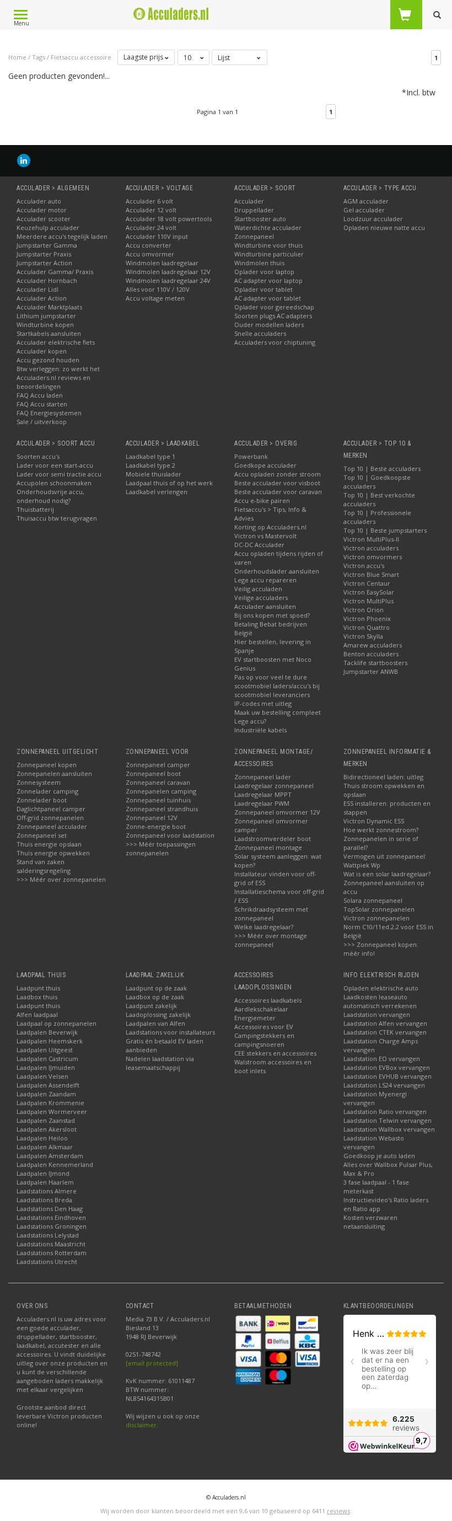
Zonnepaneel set (42, 835)
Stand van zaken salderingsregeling (44, 866)
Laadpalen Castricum (47, 1058)
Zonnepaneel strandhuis (162, 809)
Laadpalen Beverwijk (47, 1032)
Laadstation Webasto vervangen (373, 1142)
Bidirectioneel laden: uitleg (383, 777)
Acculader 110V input (157, 236)
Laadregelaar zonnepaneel (274, 785)
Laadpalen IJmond (43, 1173)
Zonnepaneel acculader (52, 826)
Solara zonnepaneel (372, 900)
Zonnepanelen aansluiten (54, 773)
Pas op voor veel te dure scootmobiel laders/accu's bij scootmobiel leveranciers (277, 686)
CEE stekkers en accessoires (275, 1053)
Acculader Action (42, 298)
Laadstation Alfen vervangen (385, 1023)
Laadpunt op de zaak (156, 988)
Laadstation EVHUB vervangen (387, 1076)
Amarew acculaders (372, 645)
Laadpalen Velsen (42, 1076)
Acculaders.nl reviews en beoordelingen (53, 381)
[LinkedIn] (24, 160)
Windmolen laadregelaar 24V (168, 280)
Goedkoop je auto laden (379, 1156)
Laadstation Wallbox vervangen (389, 1129)
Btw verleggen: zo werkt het (58, 369)
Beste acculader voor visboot (277, 483)
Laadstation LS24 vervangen (384, 1085)
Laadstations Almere (47, 1191)
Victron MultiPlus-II (371, 539)
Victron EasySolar (368, 592)
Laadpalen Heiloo (42, 1138)
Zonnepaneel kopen (47, 764)
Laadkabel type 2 (150, 465)
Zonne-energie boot (156, 826)
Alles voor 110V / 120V (158, 289)
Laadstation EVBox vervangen (386, 1067)
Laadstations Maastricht (51, 1244)
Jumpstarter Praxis (44, 254)
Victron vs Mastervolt (265, 536)
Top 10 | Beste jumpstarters (385, 530)
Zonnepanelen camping (161, 791)
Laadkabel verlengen (156, 492)
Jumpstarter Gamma (47, 245)
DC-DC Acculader (259, 544)
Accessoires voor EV (263, 1026)
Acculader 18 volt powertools (169, 219)
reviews (338, 1511)
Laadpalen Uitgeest (45, 1050)
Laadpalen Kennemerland (55, 1164)
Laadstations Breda (44, 1200)
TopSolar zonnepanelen (379, 909)
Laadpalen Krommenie (50, 1103)
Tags (38, 57)
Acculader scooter (44, 219)
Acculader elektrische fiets (56, 342)
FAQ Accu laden (40, 395)
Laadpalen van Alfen (155, 1023)
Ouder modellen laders (269, 324)
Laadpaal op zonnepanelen (56, 1023)
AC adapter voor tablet (267, 298)
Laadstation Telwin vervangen (387, 1120)
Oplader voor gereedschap (274, 307)
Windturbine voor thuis (268, 245)
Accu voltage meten (155, 298)
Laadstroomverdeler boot (272, 838)
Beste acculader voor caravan (278, 492)
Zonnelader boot (42, 800)
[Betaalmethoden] (249, 1322)
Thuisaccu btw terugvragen (57, 518)
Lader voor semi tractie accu (59, 474)
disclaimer (141, 1425)
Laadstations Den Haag (50, 1208)
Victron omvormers (372, 557)
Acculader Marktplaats (49, 307)
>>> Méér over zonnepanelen (61, 879)
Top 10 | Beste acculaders (382, 468)
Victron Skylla (363, 636)
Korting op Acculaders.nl (270, 527)
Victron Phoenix (367, 618)
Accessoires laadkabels (268, 1000)
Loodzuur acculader (373, 219)
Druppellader (254, 210)
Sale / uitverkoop (42, 421)
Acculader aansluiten (265, 606)
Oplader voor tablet (263, 289)
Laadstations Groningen (52, 1226)
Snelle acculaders (260, 333)
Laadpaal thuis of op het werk (169, 483)
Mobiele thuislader (153, 474)
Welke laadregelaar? (263, 927)
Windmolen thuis (259, 263)
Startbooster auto (260, 219)
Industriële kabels (260, 730)
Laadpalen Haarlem (45, 1182)
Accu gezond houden (48, 360)
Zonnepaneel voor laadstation (170, 835)
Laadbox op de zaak (155, 997)
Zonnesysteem (39, 782)
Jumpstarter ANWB (370, 671)
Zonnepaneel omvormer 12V (277, 812)
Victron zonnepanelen (376, 918)
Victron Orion (363, 610)
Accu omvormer (150, 254)
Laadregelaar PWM (261, 803)
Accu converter (148, 245)
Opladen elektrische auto (380, 988)
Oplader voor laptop (264, 271)
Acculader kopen (42, 351)
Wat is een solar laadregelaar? (387, 874)
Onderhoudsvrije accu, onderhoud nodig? (50, 496)
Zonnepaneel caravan (158, 782)
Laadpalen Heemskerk (50, 1041)
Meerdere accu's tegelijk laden (62, 236)
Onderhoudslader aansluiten (276, 571)
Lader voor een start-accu (55, 465)
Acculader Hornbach (47, 280)
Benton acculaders (371, 654)
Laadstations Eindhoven (51, 1217)
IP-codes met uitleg (263, 703)
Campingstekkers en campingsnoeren (264, 1039)
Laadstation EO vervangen (381, 1058)
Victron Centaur (366, 583)
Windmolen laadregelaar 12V (168, 271)
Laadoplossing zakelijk (158, 1014)
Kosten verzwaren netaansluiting (370, 1221)
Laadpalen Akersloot (47, 1129)
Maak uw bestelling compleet (277, 712)
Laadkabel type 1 (150, 456)
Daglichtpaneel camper (51, 809)
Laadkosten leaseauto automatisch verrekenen (380, 1001)
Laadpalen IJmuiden (46, 1067)
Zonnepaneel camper (158, 764)
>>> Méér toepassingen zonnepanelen (161, 848)
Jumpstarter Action (44, 263)
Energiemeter (255, 1018)
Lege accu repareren (265, 580)
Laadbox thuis (37, 997)
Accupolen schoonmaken (54, 483)
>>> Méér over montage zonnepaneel (270, 940)
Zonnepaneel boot (153, 773)
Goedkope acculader (265, 465)
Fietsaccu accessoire (81, 57)
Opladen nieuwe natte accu (384, 227)
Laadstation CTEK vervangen (385, 1032)
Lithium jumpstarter (46, 316)
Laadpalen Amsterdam (50, 1156)
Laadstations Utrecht (47, 1261)
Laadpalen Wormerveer (52, 1111)
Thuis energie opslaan (49, 844)
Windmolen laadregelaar (162, 263)
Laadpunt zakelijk (151, 1005)
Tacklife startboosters (375, 662)
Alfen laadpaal (37, 1014)
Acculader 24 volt (151, 227)
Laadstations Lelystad (48, 1235)
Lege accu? (250, 721)
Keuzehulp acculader (48, 227)
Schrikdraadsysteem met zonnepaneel (271, 913)
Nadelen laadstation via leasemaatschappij (160, 1063)
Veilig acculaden (258, 589)
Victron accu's (363, 565)
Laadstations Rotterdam (52, 1253)
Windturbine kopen (45, 324)
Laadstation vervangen (376, 1014)
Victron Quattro (366, 627)
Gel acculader (364, 210)
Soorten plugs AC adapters (273, 316)
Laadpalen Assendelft (48, 1085)
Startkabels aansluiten (49, 333)
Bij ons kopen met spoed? (272, 615)
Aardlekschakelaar (261, 1009)
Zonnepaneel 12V (151, 817)
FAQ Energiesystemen (49, 413)
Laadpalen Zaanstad (46, 1120)
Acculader (249, 201)
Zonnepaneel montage (268, 847)
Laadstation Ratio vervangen (385, 1111)
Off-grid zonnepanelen (50, 817)
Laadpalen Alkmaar (45, 1147)
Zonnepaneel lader (262, 777)
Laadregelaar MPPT (263, 794)
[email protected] (152, 1363)
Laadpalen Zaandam (46, 1094)
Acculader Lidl (37, 289)
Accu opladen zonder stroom (277, 474)
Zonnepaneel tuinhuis (158, 800)
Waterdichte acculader (268, 227)
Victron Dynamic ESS (373, 821)
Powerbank (251, 456)
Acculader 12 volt (151, 210)
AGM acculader (366, 201)
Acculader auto (39, 201)
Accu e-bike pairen (262, 500)
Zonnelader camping (47, 791)
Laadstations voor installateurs (170, 1032)
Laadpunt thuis (38, 988)
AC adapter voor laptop (268, 280)
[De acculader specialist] (171, 14)
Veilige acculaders (261, 597)
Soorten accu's (38, 456)
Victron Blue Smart (371, 574)
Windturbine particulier (269, 254)
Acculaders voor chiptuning (274, 342)
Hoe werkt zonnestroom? (380, 830)
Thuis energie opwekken (53, 853)
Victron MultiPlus (368, 601)
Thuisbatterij (35, 509)
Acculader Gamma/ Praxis (55, 271)
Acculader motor (42, 210)
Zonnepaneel (254, 236)
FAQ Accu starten (42, 404)
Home (17, 57)
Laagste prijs (144, 57)
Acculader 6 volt (149, 201)
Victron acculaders (371, 548)
